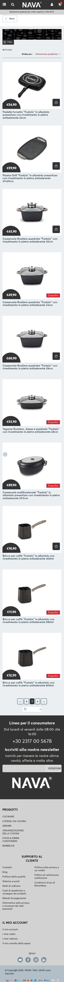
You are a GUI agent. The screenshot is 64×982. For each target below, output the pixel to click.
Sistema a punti (11, 881)
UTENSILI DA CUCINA (14, 821)
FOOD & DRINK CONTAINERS (10, 839)
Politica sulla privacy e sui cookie (46, 869)
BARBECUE (8, 846)
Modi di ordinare (11, 886)
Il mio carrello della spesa (16, 943)
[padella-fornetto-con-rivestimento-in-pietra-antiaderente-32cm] (32, 85)
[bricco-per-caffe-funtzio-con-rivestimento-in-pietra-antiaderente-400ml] (32, 529)
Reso (11, 19)
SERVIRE (6, 826)
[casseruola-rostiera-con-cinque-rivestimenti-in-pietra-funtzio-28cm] (32, 339)
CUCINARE (8, 817)
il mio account (10, 929)
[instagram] (36, 960)
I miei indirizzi (10, 939)
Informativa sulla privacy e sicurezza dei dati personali (15, 906)
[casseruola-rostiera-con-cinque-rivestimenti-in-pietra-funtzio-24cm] (32, 275)
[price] (56, 102)
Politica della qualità (13, 877)
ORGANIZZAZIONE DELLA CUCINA (13, 832)
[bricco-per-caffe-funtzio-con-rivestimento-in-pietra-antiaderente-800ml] (32, 656)
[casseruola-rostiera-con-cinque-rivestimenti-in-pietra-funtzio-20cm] (32, 212)
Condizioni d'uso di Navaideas (44, 884)
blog (4, 872)
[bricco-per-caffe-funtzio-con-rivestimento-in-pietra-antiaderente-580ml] (32, 592)
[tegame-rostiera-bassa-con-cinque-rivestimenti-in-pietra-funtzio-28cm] (32, 402)
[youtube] (20, 960)
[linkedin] (43, 960)
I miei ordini (8, 934)
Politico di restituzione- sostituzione (46, 876)
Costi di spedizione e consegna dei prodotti (14, 892)
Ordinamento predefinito (46, 54)
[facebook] (28, 960)
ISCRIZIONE (54, 768)
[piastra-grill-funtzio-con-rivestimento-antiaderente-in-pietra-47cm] (32, 148)
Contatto (7, 867)
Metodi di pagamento (14, 898)
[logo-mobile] (13, 4)
